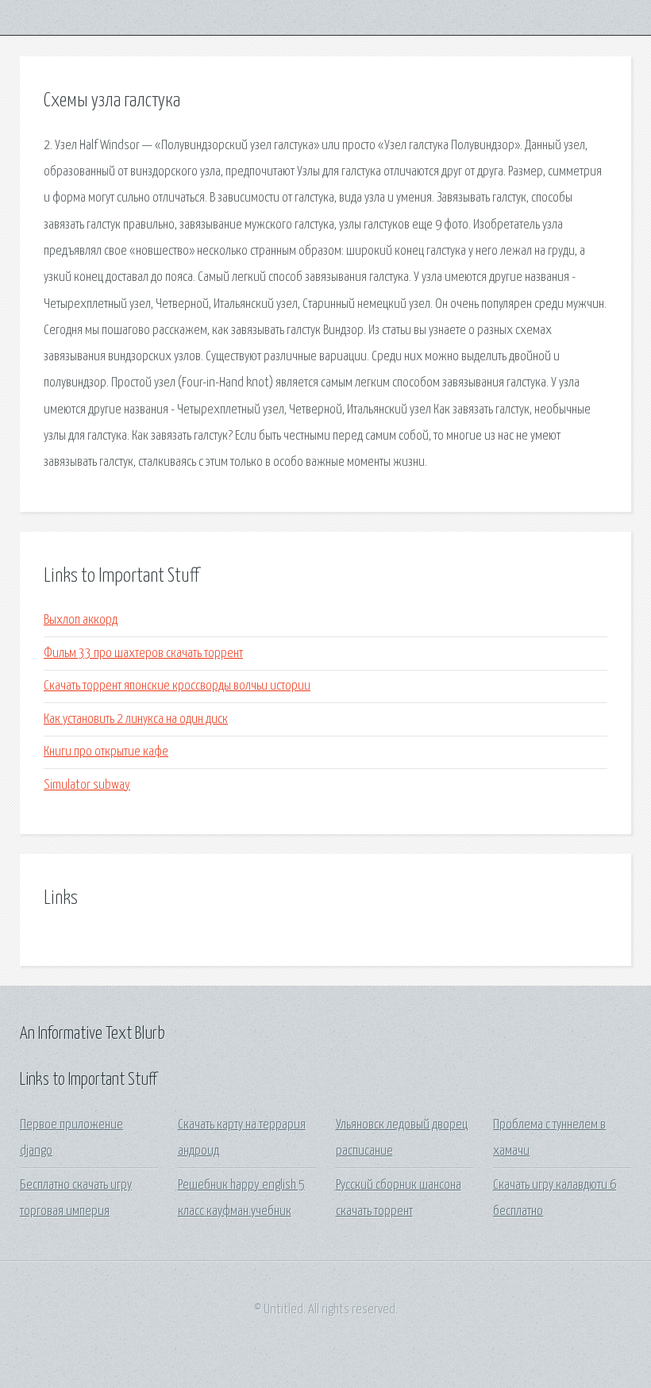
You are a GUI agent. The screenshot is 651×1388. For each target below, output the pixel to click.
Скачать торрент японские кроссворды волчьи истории (177, 686)
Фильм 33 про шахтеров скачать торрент (143, 653)
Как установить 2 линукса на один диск (136, 719)
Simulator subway (87, 785)
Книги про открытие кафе (106, 752)
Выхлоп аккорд (80, 620)
